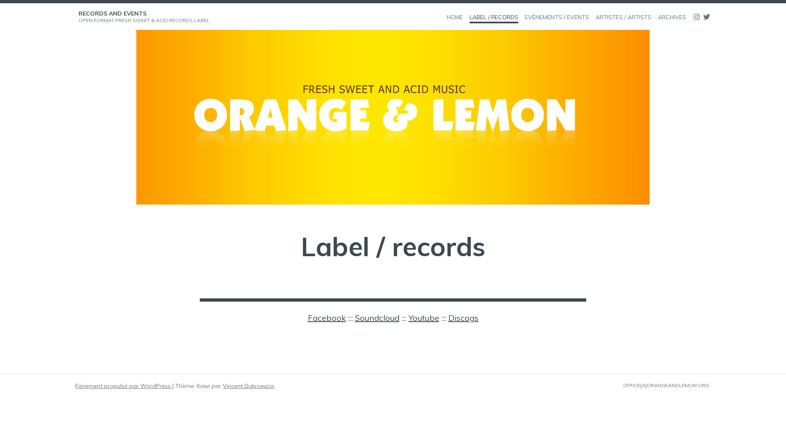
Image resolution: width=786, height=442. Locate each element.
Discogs (463, 318)
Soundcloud (377, 318)
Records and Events (113, 13)
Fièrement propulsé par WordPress (123, 386)
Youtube (424, 318)
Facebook (327, 318)
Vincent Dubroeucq (248, 386)
